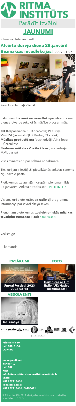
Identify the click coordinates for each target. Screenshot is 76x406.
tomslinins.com (47, 395)
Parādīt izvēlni (38, 23)
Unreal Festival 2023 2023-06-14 (19, 287)
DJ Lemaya (11, 322)
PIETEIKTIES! (58, 187)
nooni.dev (8, 398)
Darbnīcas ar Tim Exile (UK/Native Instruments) (57, 285)
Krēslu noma (10, 392)
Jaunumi (38, 32)
